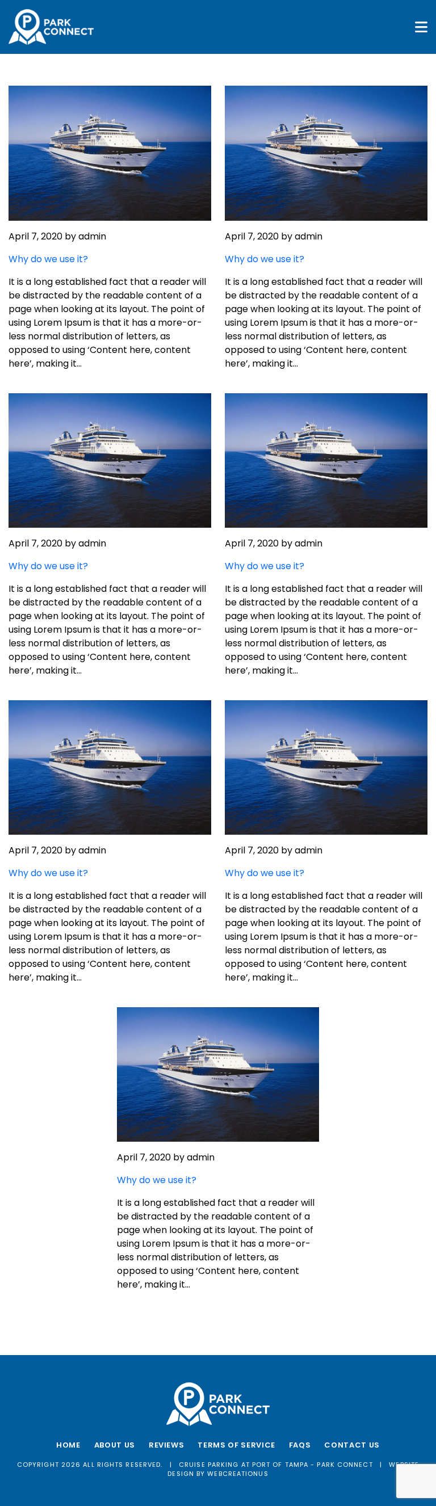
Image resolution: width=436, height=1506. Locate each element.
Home (68, 1445)
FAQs (300, 1445)
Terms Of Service (236, 1445)
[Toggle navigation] (421, 27)
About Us (114, 1445)
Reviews (167, 1445)
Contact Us (352, 1445)
